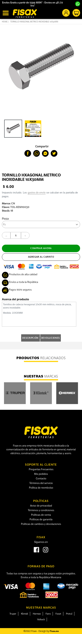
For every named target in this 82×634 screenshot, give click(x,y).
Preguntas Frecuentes (41, 469)
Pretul (69, 613)
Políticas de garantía (41, 519)
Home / (5, 22)
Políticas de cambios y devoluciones (41, 523)
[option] (12, 129)
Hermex (37, 613)
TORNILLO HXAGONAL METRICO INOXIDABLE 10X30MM (34, 22)
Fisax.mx (54, 631)
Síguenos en (41, 541)
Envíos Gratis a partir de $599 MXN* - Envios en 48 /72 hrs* (33, 4)
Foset (58, 613)
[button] (6, 13)
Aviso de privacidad (41, 505)
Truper (13, 613)
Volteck (41, 619)
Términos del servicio (41, 483)
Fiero (48, 613)
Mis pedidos (41, 473)
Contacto (41, 478)
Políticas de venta (41, 514)
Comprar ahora (41, 248)
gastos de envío (37, 192)
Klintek (24, 613)
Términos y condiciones (41, 510)
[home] (24, 13)
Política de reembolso (41, 487)
